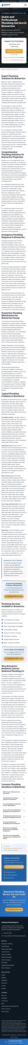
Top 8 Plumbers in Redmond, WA (12, 848)
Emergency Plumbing (6, 943)
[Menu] (25, 5)
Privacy (16, 1037)
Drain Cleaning (5, 946)
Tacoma (3, 985)
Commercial (4, 1001)
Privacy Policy (5, 1011)
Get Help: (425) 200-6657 (14, 596)
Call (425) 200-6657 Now (15, 909)
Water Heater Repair (6, 949)
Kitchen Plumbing (5, 960)
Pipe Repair (4, 962)
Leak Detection (5, 952)
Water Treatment (5, 968)
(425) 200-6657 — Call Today (15, 866)
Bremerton (4, 983)
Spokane (3, 977)
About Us (3, 995)
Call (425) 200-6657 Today (15, 658)
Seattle (3, 975)
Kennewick (4, 980)
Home (2, 69)
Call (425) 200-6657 (14, 51)
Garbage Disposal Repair (7, 965)
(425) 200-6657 (23, 1)
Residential (4, 998)
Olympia (3, 988)
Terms (11, 1037)
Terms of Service (5, 1009)
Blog (2, 1003)
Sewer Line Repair (6, 954)
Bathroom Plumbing (6, 957)
